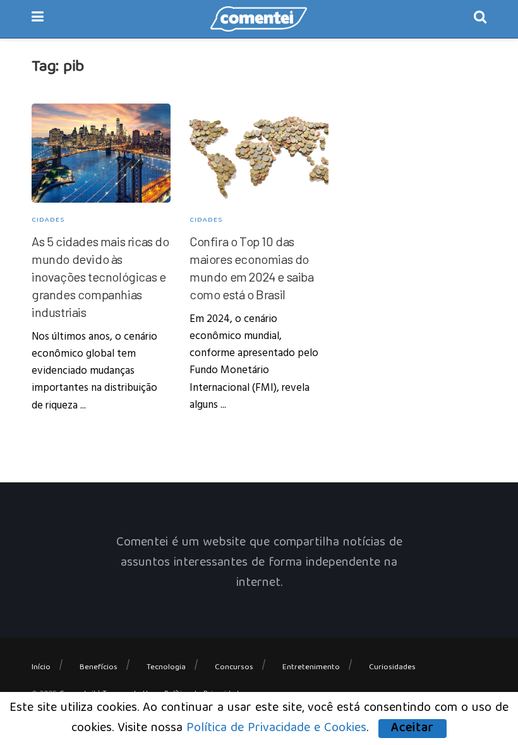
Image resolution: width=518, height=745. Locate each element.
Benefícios (98, 667)
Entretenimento (311, 667)
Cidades (48, 220)
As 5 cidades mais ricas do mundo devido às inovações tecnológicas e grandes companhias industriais (100, 276)
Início (41, 667)
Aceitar (412, 728)
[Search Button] (480, 19)
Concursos (234, 667)
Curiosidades (392, 667)
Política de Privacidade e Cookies (276, 728)
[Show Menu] (38, 19)
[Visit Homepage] (259, 19)
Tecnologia (166, 667)
